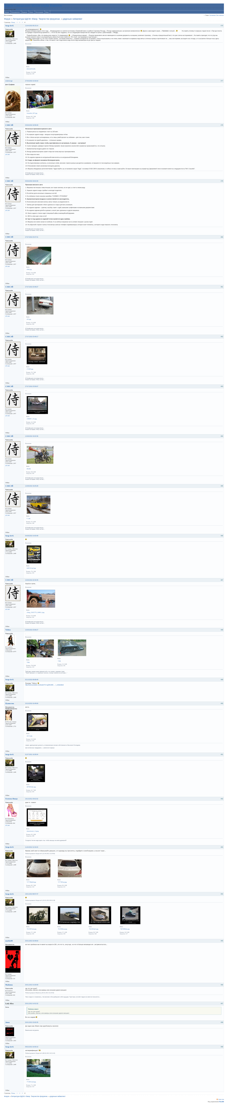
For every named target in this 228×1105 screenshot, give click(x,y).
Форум (7, 12)
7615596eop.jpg (62, 929)
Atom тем (221, 1099)
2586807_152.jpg (32, 419)
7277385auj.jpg (62, 882)
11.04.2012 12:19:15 (31, 847)
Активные (212, 15)
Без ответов (220, 15)
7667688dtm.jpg (124, 929)
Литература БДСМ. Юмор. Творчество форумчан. (36, 19)
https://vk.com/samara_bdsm (24, 9)
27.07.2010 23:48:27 (31, 287)
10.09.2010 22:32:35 (31, 580)
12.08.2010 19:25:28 (31, 486)
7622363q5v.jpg (93, 929)
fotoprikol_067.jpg (32, 113)
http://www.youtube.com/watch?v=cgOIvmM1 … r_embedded (44, 685)
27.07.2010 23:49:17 (31, 336)
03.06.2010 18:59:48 (31, 125)
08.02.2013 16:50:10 (31, 1047)
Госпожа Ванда (11, 799)
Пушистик (9, 703)
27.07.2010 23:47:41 (31, 237)
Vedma (8, 630)
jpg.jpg (29, 468)
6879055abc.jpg (31, 787)
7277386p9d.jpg (31, 882)
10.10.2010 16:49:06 (31, 703)
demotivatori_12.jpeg (33, 831)
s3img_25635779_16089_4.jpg (35, 612)
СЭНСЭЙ (9, 125)
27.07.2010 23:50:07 (31, 386)
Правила (24, 12)
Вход (46, 12)
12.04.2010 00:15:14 (31, 25)
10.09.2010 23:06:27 (31, 630)
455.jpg (29, 319)
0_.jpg (28, 518)
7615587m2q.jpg (31, 929)
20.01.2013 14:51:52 (31, 1003)
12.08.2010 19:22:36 (31, 436)
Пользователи (15, 12)
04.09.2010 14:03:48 (31, 535)
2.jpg (59, 661)
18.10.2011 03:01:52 (31, 799)
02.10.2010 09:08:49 (31, 679)
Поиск (31, 12)
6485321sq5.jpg (31, 568)
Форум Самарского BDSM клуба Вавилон (33, 5)
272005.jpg (30, 369)
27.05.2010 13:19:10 (31, 81)
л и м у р (8, 81)
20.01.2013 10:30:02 (31, 941)
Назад (13, 22)
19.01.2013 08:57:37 (31, 894)
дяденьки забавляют (72, 19)
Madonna (9, 985)
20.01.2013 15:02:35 (31, 1022)
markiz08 (9, 941)
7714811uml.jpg (31, 1082)
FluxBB (221, 1102)
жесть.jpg (29, 736)
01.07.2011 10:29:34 (31, 754)
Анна (7, 1022)
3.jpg (28, 662)
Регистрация (39, 12)
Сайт (8, 154)
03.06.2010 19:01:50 (31, 181)
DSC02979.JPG (31, 69)
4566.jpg (29, 269)
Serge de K (9, 26)
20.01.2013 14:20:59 (31, 985)
